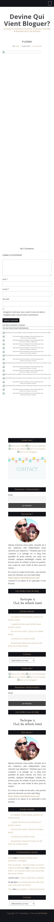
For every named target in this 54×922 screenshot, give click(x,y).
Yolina (17, 46)
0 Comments (37, 46)
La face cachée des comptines (31, 878)
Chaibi (10, 858)
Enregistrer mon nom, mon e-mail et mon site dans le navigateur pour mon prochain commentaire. (24, 313)
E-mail (6, 289)
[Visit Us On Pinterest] (18, 448)
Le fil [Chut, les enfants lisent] (23, 638)
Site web (6, 299)
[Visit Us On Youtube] (36, 448)
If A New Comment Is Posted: (14, 325)
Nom (5, 279)
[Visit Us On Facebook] (35, 446)
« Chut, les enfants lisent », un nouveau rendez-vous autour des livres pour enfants (26, 871)
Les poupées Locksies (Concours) (30, 889)
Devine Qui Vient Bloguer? (27, 20)
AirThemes (43, 913)
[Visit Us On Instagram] (27, 452)
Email (10, 495)
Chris (10, 889)
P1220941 (27, 41)
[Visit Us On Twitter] (17, 446)
